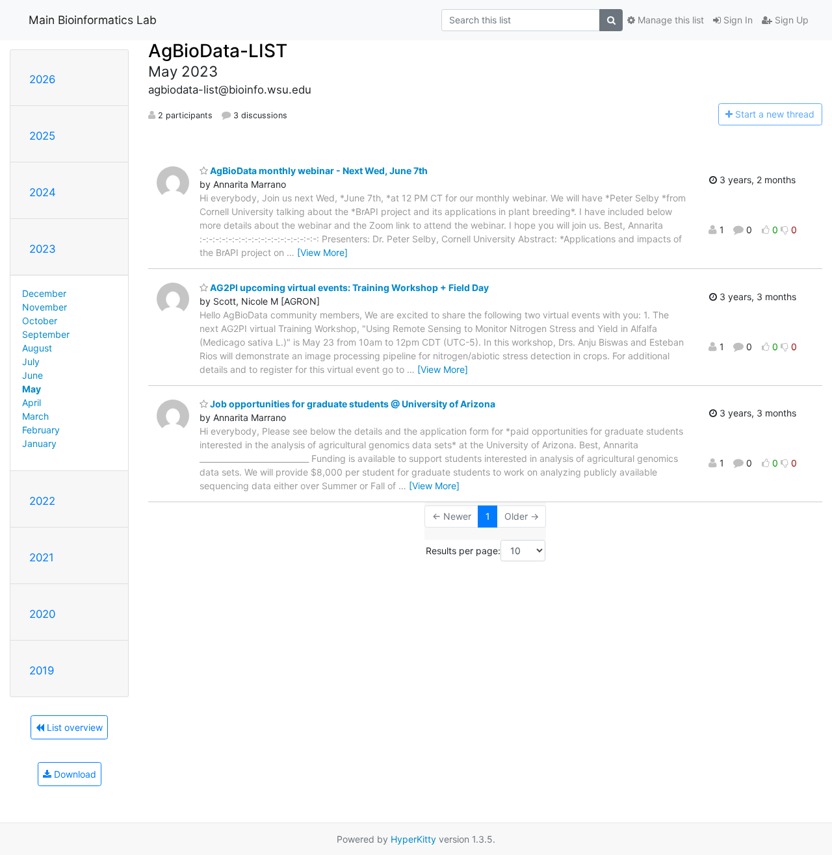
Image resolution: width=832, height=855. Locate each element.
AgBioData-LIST (217, 51)
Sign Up (790, 19)
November (44, 307)
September (46, 334)
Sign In (737, 19)
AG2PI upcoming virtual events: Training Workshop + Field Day (348, 287)
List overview (73, 727)
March (35, 416)
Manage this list (669, 19)
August (37, 347)
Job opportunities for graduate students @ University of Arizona (351, 403)
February (41, 429)
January (39, 443)
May (31, 388)
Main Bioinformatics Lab (93, 20)
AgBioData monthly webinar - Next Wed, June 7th (318, 170)
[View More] (322, 252)
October (39, 320)
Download (73, 774)
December (44, 293)
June (32, 375)
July (31, 361)
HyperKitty (413, 839)
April (31, 402)
